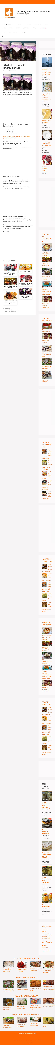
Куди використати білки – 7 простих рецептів (46, 354)
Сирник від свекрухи (22, 989)
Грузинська (44, 934)
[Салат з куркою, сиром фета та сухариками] (44, 463)
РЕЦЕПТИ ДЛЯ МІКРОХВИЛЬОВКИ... (27, 1014)
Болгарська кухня (45, 929)
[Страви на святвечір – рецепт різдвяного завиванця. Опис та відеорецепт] (47, 284)
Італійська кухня (44, 926)
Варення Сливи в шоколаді (10, 311)
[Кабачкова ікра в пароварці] (8, 1002)
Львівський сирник (22, 1033)
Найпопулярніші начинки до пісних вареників (47, 277)
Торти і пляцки (13, 32)
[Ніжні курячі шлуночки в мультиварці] (35, 964)
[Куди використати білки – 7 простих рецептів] (47, 349)
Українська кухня (47, 943)
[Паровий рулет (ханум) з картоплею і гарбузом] (35, 1001)
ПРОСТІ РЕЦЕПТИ (46, 703)
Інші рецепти (23, 32)
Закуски (11, 28)
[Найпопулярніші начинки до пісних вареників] (47, 271)
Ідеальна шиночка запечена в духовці (46, 368)
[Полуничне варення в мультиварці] (22, 965)
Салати (34, 28)
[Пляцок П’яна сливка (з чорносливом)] (47, 299)
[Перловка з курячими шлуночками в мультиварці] (48, 964)
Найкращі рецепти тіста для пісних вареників (47, 253)
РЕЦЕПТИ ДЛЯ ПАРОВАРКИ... (27, 996)
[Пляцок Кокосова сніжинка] (44, 595)
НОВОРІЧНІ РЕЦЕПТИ (47, 560)
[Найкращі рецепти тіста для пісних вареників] (47, 247)
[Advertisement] (17, 110)
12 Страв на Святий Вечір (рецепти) (45, 265)
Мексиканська (48, 934)
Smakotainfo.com (26, 1043)
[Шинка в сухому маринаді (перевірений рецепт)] (48, 982)
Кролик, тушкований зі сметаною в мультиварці (8, 969)
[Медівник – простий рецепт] (35, 984)
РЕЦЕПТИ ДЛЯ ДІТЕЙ (47, 623)
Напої (17, 28)
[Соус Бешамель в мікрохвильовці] (35, 1020)
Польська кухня (46, 938)
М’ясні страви (19, 24)
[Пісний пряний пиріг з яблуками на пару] (48, 1001)
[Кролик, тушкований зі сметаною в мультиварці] (8, 964)
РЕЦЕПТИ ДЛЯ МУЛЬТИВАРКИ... (27, 959)
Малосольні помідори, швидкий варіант (13, 309)
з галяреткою (48, 949)
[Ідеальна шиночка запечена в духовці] (47, 362)
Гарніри (4, 28)
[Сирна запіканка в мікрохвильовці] (22, 1020)
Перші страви (37, 24)
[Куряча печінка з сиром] (48, 1020)
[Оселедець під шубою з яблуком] (44, 493)
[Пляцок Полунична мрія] (47, 326)
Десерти (29, 24)
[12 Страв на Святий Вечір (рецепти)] (47, 260)
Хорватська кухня (45, 947)
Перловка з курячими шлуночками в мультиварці (48, 970)
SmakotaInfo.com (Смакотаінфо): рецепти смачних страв (33, 12)
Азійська (49, 926)
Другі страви (26, 28)
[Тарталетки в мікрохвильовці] (8, 1021)
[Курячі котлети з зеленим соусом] (22, 1002)
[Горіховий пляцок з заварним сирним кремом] (44, 604)
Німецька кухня (44, 936)
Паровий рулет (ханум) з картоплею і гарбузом (36, 1007)
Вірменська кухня (46, 933)
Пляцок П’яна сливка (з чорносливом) (45, 305)
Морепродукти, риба (7, 24)
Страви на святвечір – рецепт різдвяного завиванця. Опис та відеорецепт (46, 291)
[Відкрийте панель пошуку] (2, 36)
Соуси (46, 24)
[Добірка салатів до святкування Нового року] (44, 482)
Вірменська (44, 931)
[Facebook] (27, 2)
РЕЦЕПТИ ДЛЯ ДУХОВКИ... (27, 977)
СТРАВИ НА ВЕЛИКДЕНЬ (47, 237)
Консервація (43, 28)
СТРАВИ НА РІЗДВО (47, 319)
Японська (43, 949)
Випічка (4, 32)
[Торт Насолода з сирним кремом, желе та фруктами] (44, 452)
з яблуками (45, 950)
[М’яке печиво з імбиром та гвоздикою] (44, 566)
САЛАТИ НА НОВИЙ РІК (46, 444)
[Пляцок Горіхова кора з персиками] (44, 575)
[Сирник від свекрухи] (47, 375)
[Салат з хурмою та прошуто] (44, 473)
